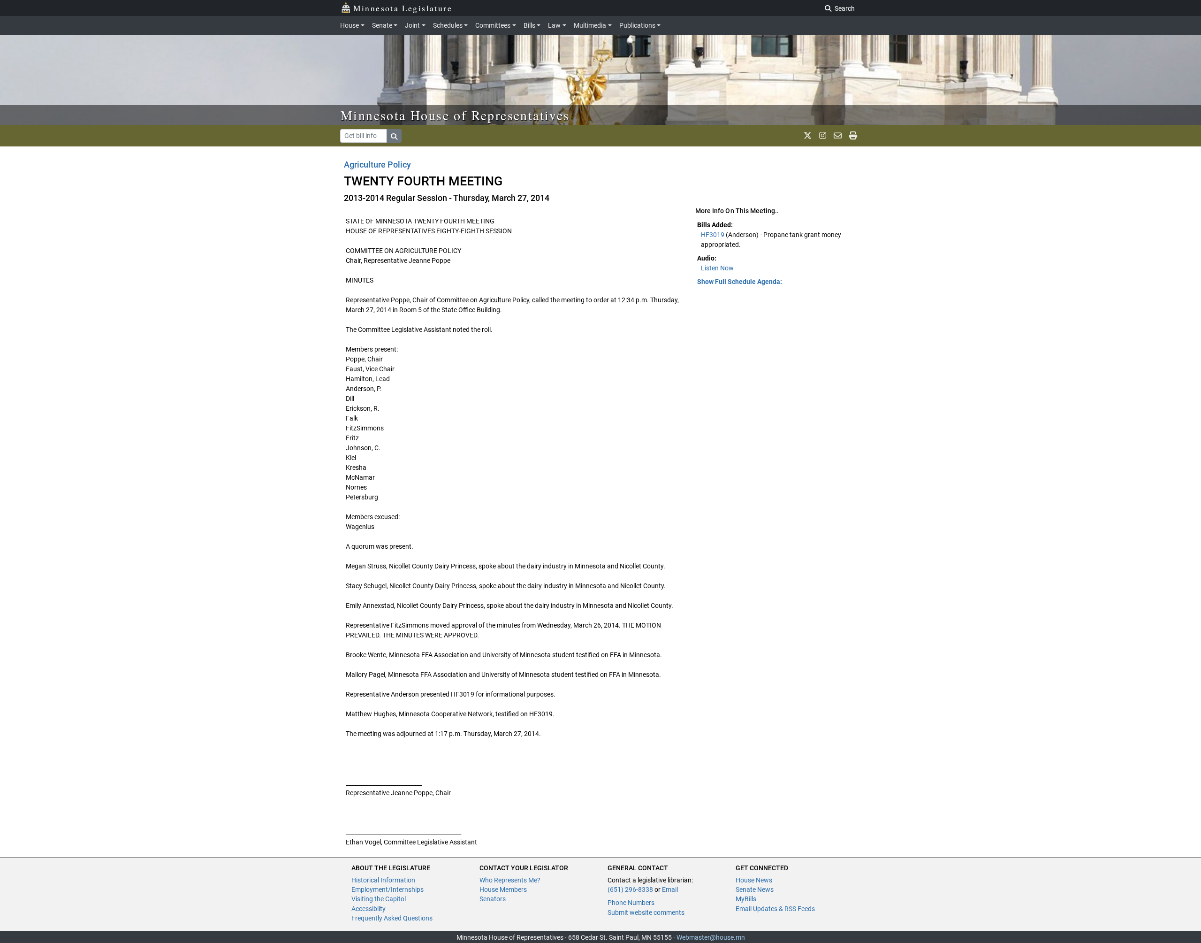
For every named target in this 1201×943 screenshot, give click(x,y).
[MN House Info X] (807, 136)
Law (554, 25)
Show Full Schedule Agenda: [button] (739, 281)
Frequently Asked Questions (392, 918)
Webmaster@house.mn (711, 937)
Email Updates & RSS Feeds (775, 908)
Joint (412, 25)
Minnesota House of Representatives (455, 115)
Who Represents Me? (509, 880)
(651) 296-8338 (630, 889)
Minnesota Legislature (402, 8)
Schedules (448, 25)
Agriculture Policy (377, 164)
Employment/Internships (387, 889)
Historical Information (383, 880)
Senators (492, 899)
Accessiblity (368, 908)
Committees (492, 25)
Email (670, 889)
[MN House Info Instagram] (822, 136)
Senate (382, 25)
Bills (529, 25)
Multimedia (590, 25)
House (349, 25)
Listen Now (717, 268)
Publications (637, 25)
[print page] (853, 136)
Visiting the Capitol (378, 899)
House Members (503, 889)
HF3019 (713, 234)
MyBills (746, 899)
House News (754, 880)
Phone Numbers (631, 902)
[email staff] (837, 136)
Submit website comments (646, 912)
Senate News (755, 889)
